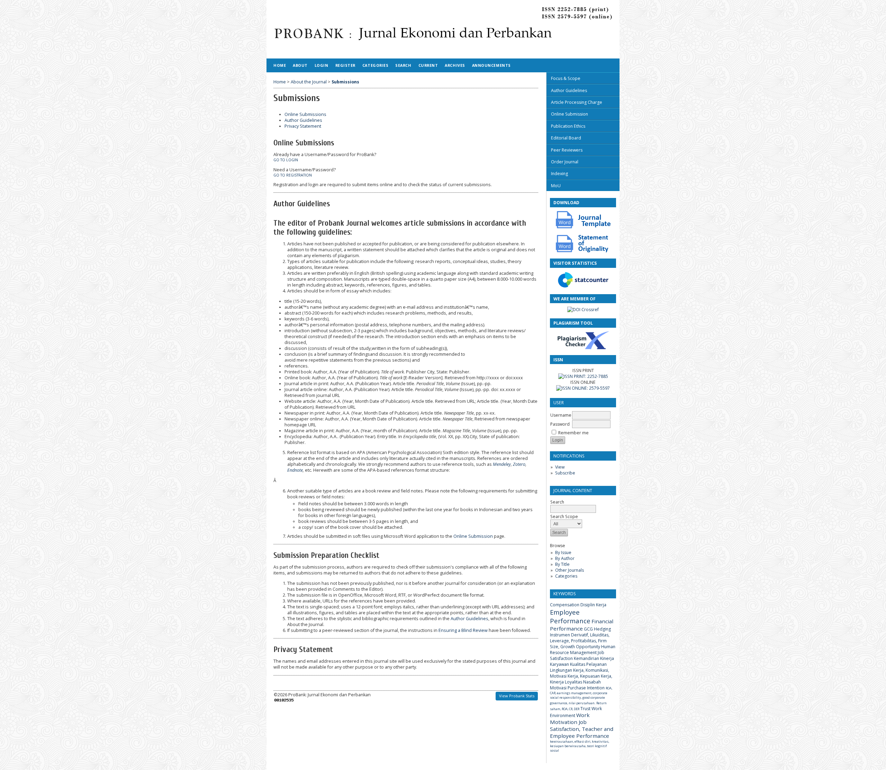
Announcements (491, 65)
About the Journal (309, 82)
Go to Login (285, 159)
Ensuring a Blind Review (463, 630)
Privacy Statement (302, 126)
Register (345, 65)
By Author (565, 558)
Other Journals (569, 570)
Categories (566, 576)
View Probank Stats (516, 695)
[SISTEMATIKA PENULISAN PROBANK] (583, 227)
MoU (556, 186)
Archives (455, 65)
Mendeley (502, 464)
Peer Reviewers (566, 150)
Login (321, 65)
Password (560, 424)
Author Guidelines (569, 90)
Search (403, 65)
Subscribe (565, 473)
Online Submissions (305, 114)
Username (560, 415)
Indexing (559, 173)
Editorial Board (566, 138)
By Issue (563, 552)
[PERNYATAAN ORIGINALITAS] (583, 251)
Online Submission (569, 114)
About (300, 65)
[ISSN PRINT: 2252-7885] (583, 376)
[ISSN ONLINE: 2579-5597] (583, 388)
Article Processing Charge (576, 102)
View (559, 467)
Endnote (295, 470)
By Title (562, 564)
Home (279, 65)
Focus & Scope (565, 78)
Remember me (573, 433)
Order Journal (564, 162)
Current (428, 65)
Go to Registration (292, 175)
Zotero (519, 464)
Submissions (345, 82)
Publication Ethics (568, 126)
